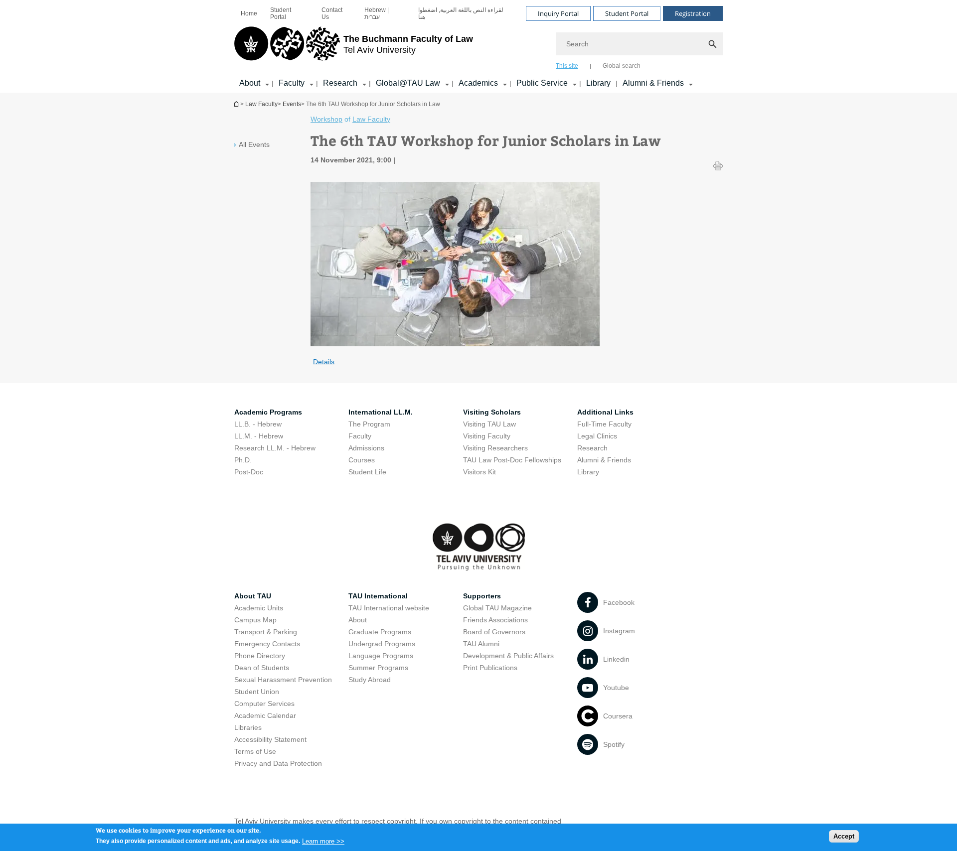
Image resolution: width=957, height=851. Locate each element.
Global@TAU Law (408, 83)
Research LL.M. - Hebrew (275, 448)
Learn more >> (323, 841)
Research (340, 83)
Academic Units (258, 608)
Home (249, 13)
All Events (254, 144)
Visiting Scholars (492, 412)
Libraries (248, 727)
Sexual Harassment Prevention (283, 680)
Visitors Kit (479, 472)
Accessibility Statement (270, 739)
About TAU (252, 596)
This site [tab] (567, 65)
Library (598, 83)
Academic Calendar (265, 715)
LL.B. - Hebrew (258, 424)
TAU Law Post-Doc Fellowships (512, 460)
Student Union (256, 692)
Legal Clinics (597, 436)
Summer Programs (378, 668)
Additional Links (605, 412)
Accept (843, 836)
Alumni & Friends (653, 83)
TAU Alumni (481, 644)
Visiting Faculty (486, 436)
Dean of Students (261, 668)
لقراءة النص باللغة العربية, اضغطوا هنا (460, 13)
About (249, 83)
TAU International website (388, 608)
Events (292, 104)
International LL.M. (380, 412)
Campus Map (255, 620)
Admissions (366, 448)
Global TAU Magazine (497, 608)
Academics (478, 83)
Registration (693, 13)
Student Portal (280, 13)
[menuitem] (249, 13)
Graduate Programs (379, 632)
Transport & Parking (265, 632)
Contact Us (331, 13)
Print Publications (490, 668)
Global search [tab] (621, 65)
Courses (361, 460)
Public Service (542, 83)
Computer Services (264, 704)
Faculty (292, 83)
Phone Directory (259, 656)
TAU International (378, 596)
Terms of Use (255, 751)
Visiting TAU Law (489, 424)
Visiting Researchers (495, 448)
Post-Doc (248, 472)
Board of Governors (494, 632)
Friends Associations (495, 620)
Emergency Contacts (267, 644)
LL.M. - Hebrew (258, 436)
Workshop (326, 119)
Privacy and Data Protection (278, 763)
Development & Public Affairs (508, 656)
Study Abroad (369, 680)
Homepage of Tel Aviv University (237, 104)
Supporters (482, 596)
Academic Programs (268, 412)
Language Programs (380, 656)
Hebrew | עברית (376, 13)
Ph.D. (243, 460)
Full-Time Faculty (604, 424)
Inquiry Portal (558, 13)
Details (323, 362)
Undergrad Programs (381, 644)
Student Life (367, 472)
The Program (369, 424)
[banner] (478, 46)
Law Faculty (261, 104)
